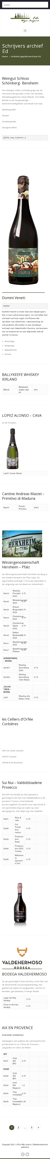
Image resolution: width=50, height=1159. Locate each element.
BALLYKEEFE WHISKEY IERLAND (20, 377)
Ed (5, 51)
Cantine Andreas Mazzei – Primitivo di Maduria (23, 496)
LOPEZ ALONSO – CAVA (22, 415)
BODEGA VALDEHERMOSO (24, 974)
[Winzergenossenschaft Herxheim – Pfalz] (25, 543)
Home (5, 56)
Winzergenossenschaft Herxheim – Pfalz (20, 564)
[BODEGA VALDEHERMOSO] (25, 956)
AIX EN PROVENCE (17, 1027)
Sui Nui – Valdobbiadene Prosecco (22, 785)
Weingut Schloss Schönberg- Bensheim (20, 80)
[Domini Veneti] (25, 224)
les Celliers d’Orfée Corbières (17, 721)
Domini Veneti (13, 297)
